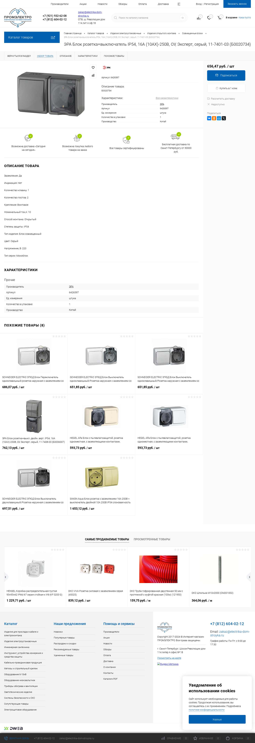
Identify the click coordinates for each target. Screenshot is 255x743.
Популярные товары (64, 637)
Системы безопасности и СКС (19, 698)
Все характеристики (167, 98)
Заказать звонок (237, 3)
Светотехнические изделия (18, 692)
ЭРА (162, 104)
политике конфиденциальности (206, 709)
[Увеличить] (50, 94)
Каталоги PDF (110, 679)
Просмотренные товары (152, 539)
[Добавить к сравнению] (93, 75)
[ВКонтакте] (209, 118)
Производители (60, 4)
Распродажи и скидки (65, 643)
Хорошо (217, 719)
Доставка (163, 4)
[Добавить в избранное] (93, 68)
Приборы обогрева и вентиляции (21, 686)
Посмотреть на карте (169, 658)
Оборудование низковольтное (19, 680)
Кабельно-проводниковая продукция (23, 662)
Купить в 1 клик (228, 88)
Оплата (142, 4)
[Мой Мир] (219, 118)
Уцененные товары (63, 655)
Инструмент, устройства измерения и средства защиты (23, 655)
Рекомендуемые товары (66, 649)
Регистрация (211, 4)
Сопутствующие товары (16, 703)
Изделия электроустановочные (20, 641)
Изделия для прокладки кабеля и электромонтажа (21, 633)
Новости (102, 4)
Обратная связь (18, 738)
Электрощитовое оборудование (20, 709)
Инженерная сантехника (16, 647)
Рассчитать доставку (223, 98)
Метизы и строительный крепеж (21, 668)
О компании (109, 667)
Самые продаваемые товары (107, 539)
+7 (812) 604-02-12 (44, 738)
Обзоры (122, 4)
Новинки (58, 631)
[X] (224, 118)
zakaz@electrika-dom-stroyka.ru (76, 738)
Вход (199, 4)
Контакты (108, 673)
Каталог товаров (20, 37)
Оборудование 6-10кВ (15, 674)
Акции (83, 4)
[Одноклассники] (214, 118)
